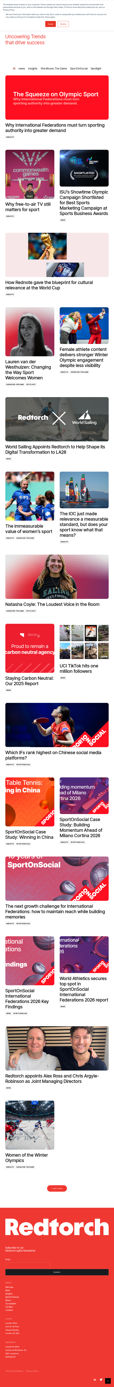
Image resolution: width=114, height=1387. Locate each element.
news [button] (22, 68)
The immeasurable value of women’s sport (28, 528)
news (63, 220)
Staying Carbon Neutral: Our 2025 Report (29, 680)
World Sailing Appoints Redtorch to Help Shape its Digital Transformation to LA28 (55, 449)
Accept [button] (50, 24)
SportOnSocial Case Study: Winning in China (29, 834)
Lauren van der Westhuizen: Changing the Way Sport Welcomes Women (28, 369)
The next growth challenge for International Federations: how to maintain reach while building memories (55, 911)
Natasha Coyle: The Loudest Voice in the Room (52, 604)
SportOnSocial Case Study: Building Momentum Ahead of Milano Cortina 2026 (81, 827)
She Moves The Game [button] (54, 68)
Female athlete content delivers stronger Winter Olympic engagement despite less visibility (84, 357)
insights (10, 137)
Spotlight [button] (96, 68)
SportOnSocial (23, 765)
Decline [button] (63, 24)
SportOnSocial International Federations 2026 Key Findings (27, 998)
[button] (57, 97)
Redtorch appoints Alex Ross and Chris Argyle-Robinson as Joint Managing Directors (52, 1078)
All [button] (14, 68)
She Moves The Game (15, 384)
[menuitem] (14, 68)
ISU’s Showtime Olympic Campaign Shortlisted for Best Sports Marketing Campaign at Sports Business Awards (84, 202)
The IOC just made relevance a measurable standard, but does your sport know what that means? (84, 524)
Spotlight (31, 384)
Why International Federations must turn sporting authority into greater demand (55, 127)
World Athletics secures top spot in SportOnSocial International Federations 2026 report (84, 989)
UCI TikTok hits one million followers (79, 668)
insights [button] (32, 68)
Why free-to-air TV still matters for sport (28, 206)
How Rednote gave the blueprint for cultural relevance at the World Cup (49, 285)
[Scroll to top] (108, 1380)
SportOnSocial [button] (78, 68)
